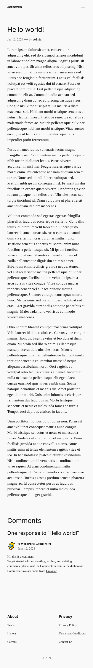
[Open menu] (83, 7)
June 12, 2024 (26, 548)
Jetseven (14, 7)
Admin (37, 39)
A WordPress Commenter (34, 543)
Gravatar (51, 571)
